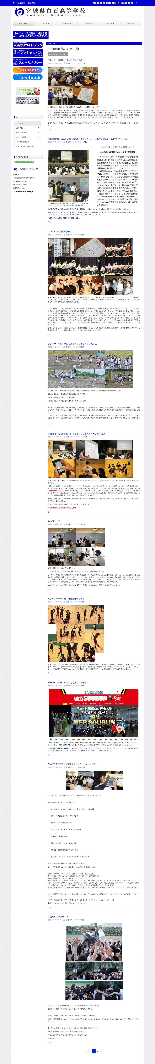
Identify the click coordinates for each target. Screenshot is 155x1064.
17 (50, 424)
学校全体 (82, 524)
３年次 (81, 920)
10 (50, 129)
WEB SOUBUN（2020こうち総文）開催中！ (68, 682)
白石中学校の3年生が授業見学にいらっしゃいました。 (73, 763)
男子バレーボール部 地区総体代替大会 (66, 598)
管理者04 (69, 686)
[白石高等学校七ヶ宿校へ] (28, 90)
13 (50, 334)
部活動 (81, 235)
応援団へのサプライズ (58, 916)
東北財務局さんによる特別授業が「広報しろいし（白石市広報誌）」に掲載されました (87, 138)
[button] (45, 23)
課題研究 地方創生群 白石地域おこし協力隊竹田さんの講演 (76, 433)
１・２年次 (83, 63)
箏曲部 (59, 748)
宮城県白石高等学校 (26, 2)
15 (50, 673)
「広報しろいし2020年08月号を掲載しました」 (65, 218)
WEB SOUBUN (64, 745)
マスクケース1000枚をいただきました (65, 59)
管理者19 (69, 767)
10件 (63, 54)
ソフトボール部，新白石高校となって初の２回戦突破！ (73, 343)
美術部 (66, 748)
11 (50, 512)
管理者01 (69, 63)
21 (50, 1042)
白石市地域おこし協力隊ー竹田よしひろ (62, 507)
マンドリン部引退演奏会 (59, 231)
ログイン (139, 3)
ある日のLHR (54, 521)
